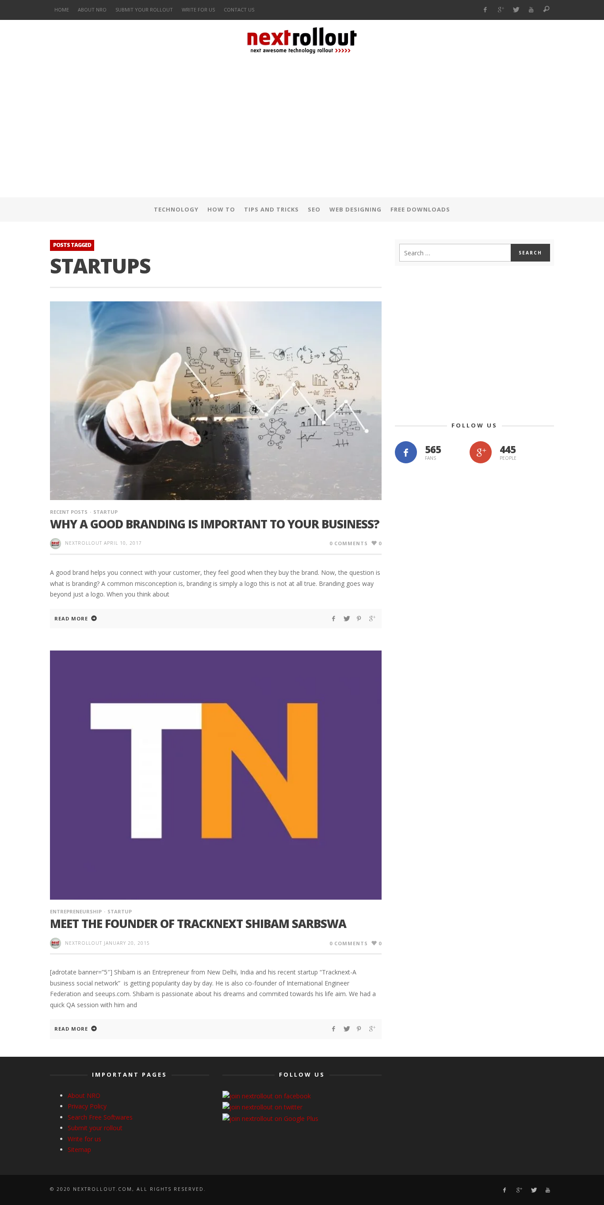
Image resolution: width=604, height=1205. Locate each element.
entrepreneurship (76, 911)
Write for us (84, 1139)
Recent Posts (69, 511)
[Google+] (500, 10)
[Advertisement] (302, 128)
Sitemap (79, 1149)
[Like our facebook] (406, 452)
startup (105, 511)
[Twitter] (515, 10)
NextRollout (83, 543)
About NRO (84, 1095)
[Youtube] (531, 10)
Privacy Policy (87, 1106)
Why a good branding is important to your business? (214, 524)
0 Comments (348, 543)
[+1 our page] (481, 452)
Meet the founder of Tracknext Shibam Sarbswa (198, 924)
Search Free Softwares (100, 1117)
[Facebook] (485, 10)
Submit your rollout (95, 1128)
